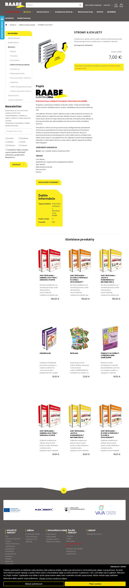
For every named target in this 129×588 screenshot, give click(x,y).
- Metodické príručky (16, 73)
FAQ (6, 536)
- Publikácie (13, 82)
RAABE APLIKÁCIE (14, 38)
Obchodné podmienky (93, 5)
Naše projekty (51, 536)
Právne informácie (12, 544)
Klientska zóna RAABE (74, 549)
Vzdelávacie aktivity (63, 12)
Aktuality (29, 542)
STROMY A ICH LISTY (45, 25)
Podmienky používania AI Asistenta (10, 553)
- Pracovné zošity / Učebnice (19, 78)
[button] (112, 5)
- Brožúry (12, 51)
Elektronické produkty (27, 25)
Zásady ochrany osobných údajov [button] (53, 578)
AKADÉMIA (111, 12)
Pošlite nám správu (53, 542)
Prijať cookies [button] (95, 584)
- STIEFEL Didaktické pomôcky (19, 87)
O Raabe (69, 536)
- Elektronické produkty (19, 65)
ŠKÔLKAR (74, 353)
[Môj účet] (116, 5)
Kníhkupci (11, 145)
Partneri (23, 145)
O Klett (68, 539)
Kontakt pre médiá (33, 534)
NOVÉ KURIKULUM (12, 12)
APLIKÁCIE (9, 18)
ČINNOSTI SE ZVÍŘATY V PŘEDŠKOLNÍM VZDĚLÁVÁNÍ (110, 355)
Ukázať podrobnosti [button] (33, 584)
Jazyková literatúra (15, 100)
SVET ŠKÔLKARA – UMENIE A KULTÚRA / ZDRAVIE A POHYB (48, 277)
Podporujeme (51, 534)
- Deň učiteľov (14, 60)
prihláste (112, 66)
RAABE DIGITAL (13, 43)
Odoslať (16, 164)
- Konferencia (14, 69)
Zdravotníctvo (43, 12)
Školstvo (27, 12)
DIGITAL (100, 12)
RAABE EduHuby (24, 18)
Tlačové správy (31, 536)
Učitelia (10, 142)
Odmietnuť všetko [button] (118, 567)
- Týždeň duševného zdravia (19, 91)
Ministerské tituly (85, 12)
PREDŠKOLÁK (45, 353)
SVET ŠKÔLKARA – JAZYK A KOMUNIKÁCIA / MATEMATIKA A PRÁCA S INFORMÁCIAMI (108, 280)
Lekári (22, 142)
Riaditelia (24, 138)
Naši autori (70, 541)
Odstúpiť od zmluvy (94, 534)
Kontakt (107, 5)
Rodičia (10, 138)
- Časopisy (13, 56)
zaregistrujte (80, 68)
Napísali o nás (31, 539)
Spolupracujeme (52, 539)
